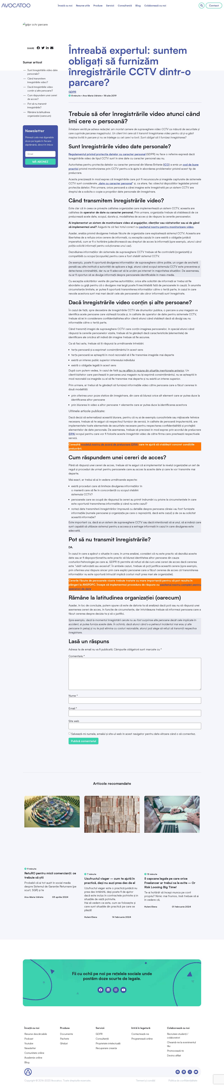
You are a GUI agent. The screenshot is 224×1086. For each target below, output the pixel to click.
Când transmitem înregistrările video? (37, 80)
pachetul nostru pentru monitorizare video (166, 227)
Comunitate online (34, 1052)
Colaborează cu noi (155, 5)
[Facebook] (101, 990)
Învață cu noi (65, 5)
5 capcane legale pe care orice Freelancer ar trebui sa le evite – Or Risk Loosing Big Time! (169, 883)
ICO (166, 164)
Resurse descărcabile (35, 1033)
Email (73, 708)
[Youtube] (123, 990)
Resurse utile (83, 5)
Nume (73, 695)
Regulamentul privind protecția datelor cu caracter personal (107, 154)
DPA (72, 433)
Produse (97, 5)
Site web (74, 721)
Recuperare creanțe (106, 1048)
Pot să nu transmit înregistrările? (36, 105)
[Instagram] (116, 990)
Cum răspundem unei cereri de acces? (42, 97)
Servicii (110, 5)
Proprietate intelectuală (108, 1043)
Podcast (28, 1038)
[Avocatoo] (16, 5)
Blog (138, 5)
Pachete (64, 1038)
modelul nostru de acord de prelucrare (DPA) (109, 444)
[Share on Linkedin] (47, 48)
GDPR (72, 91)
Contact (214, 5)
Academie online (33, 1057)
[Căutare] (201, 5)
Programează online (142, 1038)
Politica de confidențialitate (182, 1080)
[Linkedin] (108, 990)
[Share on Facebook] (38, 48)
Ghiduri (64, 1043)
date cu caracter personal (115, 183)
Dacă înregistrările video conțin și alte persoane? (40, 88)
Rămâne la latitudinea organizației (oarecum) (39, 114)
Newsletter (30, 1048)
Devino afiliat (174, 1055)
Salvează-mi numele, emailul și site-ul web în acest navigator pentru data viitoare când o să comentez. (133, 733)
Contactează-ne (140, 1033)
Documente (66, 1033)
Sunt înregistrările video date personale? (42, 72)
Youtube (28, 1043)
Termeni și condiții (145, 1080)
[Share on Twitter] (42, 48)
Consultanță (125, 5)
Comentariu (77, 656)
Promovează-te (175, 1050)
